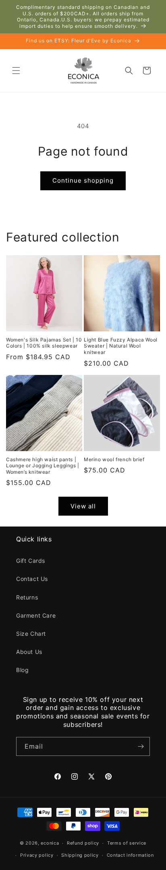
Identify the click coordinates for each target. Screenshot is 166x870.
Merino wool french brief (114, 459)
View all (83, 506)
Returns (27, 597)
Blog (22, 669)
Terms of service (126, 843)
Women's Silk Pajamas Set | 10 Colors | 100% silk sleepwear (44, 343)
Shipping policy (80, 855)
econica (50, 843)
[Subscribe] (140, 746)
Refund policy (83, 843)
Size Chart (31, 633)
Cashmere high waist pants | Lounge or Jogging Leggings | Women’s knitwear (42, 465)
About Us (29, 651)
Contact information (130, 855)
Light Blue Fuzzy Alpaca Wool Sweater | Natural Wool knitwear (121, 346)
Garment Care (36, 615)
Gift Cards (30, 560)
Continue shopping (83, 180)
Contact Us (32, 578)
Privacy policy (37, 855)
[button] (16, 70)
